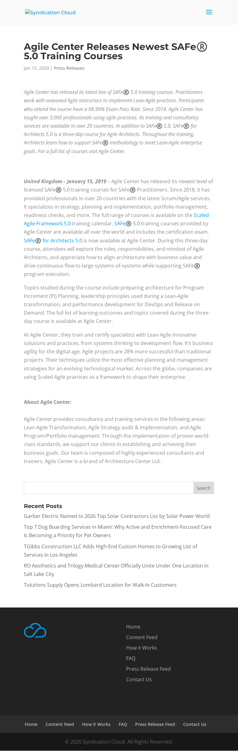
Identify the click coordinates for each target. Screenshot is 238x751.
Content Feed (141, 637)
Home (133, 626)
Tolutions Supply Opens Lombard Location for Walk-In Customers (100, 584)
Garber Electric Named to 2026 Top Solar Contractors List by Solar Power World (117, 516)
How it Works (141, 647)
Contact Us (139, 679)
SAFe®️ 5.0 (127, 223)
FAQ (130, 658)
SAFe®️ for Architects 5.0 (53, 240)
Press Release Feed (148, 668)
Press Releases (69, 68)
